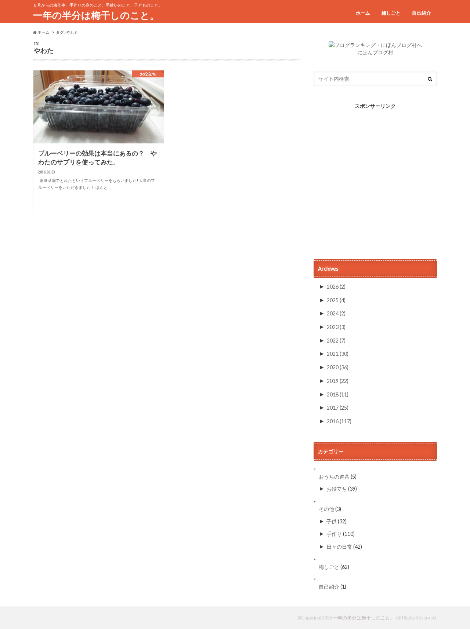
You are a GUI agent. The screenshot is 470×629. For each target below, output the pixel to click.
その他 (326, 509)
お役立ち (336, 489)
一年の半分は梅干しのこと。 (96, 15)
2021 (337, 354)
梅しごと (391, 13)
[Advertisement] (375, 184)
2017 (337, 408)
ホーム (363, 13)
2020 (337, 367)
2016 (339, 421)
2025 (336, 300)
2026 (336, 287)
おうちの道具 (334, 476)
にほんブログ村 (375, 52)
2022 (336, 340)
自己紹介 (421, 13)
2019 (337, 381)
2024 (336, 313)
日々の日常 (339, 547)
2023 (336, 327)
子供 (331, 521)
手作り (334, 534)
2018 (337, 394)
